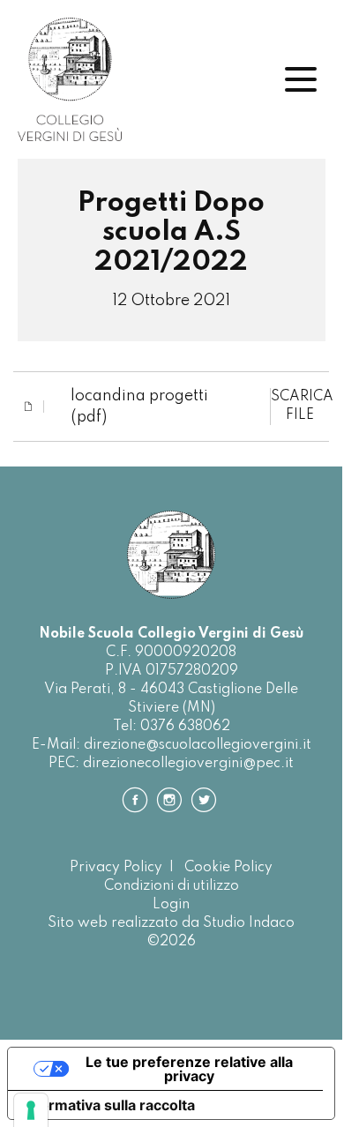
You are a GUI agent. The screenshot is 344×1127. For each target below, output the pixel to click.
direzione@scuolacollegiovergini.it (197, 745)
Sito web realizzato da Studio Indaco (171, 923)
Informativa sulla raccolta (108, 1105)
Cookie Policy (228, 868)
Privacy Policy (116, 868)
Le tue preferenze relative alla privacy (189, 1069)
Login (171, 905)
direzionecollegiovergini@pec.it (188, 764)
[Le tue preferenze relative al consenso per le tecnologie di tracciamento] (31, 1110)
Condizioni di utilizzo (171, 886)
